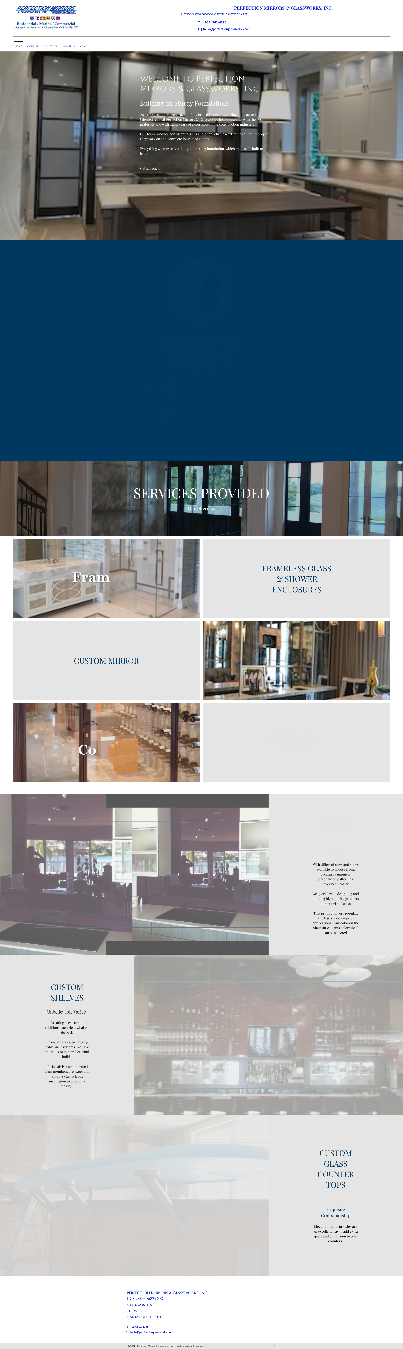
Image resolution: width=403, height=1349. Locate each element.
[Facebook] (273, 1345)
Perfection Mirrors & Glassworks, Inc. (167, 1293)
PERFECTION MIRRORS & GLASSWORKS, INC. (283, 8)
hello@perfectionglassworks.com (226, 29)
